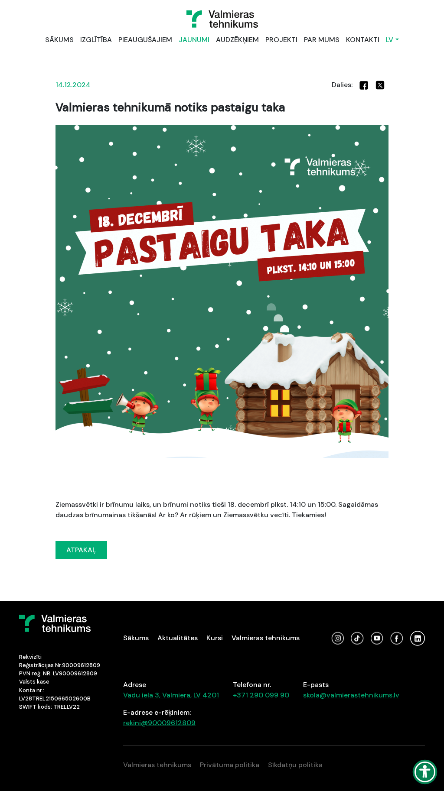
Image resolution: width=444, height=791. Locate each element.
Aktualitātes (177, 637)
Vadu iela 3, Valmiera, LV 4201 (171, 695)
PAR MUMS (322, 39)
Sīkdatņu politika (295, 764)
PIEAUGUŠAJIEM (145, 39)
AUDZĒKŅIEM (237, 39)
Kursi (214, 637)
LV (389, 39)
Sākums (136, 637)
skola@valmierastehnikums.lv (351, 695)
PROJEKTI (281, 39)
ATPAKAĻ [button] (81, 549)
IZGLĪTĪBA (96, 39)
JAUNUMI (194, 39)
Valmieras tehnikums (266, 637)
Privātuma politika (229, 764)
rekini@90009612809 (159, 722)
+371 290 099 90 (261, 695)
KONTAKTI (362, 39)
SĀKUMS (59, 39)
